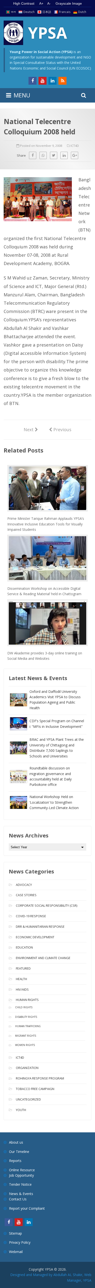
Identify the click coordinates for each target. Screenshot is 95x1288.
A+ (41, 3)
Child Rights (23, 1007)
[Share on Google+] (74, 155)
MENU (22, 95)
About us (16, 1142)
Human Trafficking (28, 1026)
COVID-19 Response (31, 916)
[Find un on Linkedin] (52, 81)
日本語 (46, 12)
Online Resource (22, 1170)
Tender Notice (20, 1184)
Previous (60, 429)
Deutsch (29, 12)
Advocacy (24, 884)
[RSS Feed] (62, 81)
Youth (21, 1110)
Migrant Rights (25, 1035)
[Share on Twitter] (53, 155)
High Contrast (23, 3)
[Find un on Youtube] (42, 81)
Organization (27, 1068)
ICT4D (75, 145)
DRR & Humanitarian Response (40, 926)
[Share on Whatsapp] (43, 155)
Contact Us (18, 1199)
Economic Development (35, 937)
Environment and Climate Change (43, 958)
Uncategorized (28, 1099)
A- (49, 3)
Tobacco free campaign (35, 1089)
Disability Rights (26, 1017)
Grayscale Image (69, 3)
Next (31, 429)
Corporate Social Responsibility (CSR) (46, 905)
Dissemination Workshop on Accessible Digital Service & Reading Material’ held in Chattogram (44, 591)
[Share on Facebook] (32, 155)
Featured (23, 968)
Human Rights (27, 1000)
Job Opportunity (21, 1175)
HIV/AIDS (22, 989)
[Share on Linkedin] (64, 155)
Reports (15, 1160)
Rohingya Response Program (40, 1078)
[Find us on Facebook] (32, 81)
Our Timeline (19, 1151)
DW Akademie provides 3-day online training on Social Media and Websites (44, 656)
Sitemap (15, 1233)
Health (21, 979)
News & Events (21, 1193)
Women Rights (25, 1045)
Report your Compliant (27, 1208)
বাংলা (13, 12)
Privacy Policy (19, 1242)
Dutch (82, 12)
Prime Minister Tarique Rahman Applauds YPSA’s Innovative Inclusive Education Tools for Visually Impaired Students (45, 524)
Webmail (16, 1251)
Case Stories (26, 895)
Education (24, 947)
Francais (64, 12)
